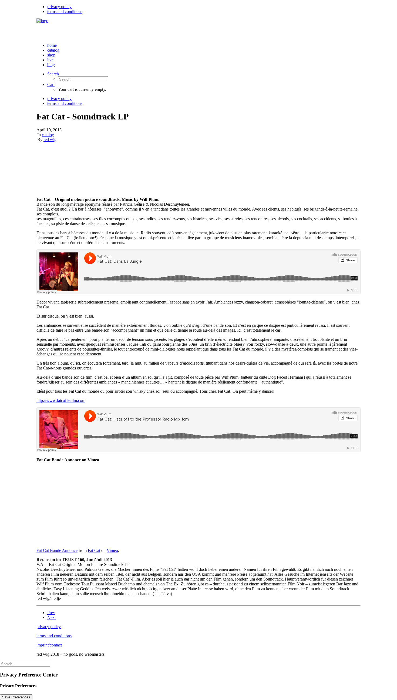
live (50, 60)
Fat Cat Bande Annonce (57, 550)
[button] (53, 74)
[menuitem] (204, 6)
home (52, 45)
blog (51, 64)
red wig (49, 139)
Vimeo (112, 550)
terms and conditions (64, 11)
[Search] (25, 663)
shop (51, 55)
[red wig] (198, 28)
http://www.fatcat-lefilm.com (60, 400)
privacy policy (59, 6)
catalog (53, 50)
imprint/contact (49, 645)
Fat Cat (94, 550)
